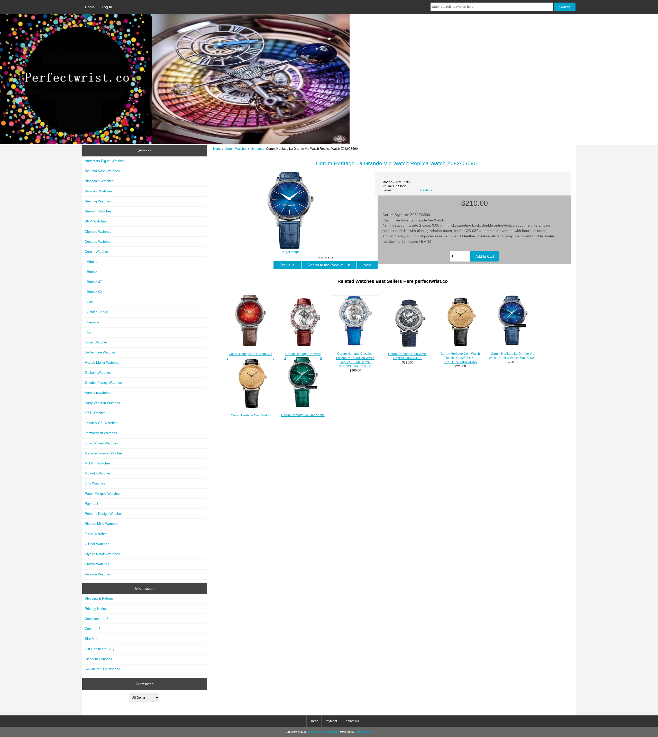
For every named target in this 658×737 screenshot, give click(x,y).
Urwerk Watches (97, 564)
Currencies (144, 684)
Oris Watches (95, 483)
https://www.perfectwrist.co (323, 731)
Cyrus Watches (96, 342)
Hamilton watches (98, 393)
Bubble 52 (93, 292)
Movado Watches (98, 473)
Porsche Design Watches (104, 514)
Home (90, 7)
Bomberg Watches (98, 191)
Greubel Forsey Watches (103, 383)
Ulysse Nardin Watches (102, 554)
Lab (88, 332)
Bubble (91, 272)
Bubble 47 (93, 282)
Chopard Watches (98, 232)
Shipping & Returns (99, 598)
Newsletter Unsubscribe (102, 669)
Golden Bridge (96, 312)
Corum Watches (236, 148)
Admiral (91, 262)
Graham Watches (98, 373)
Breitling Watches (98, 201)
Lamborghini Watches (101, 433)
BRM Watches (95, 221)
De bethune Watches (100, 352)
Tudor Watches (96, 534)
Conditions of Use (98, 619)
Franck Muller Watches (102, 363)
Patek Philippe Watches (103, 494)
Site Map (91, 639)
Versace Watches (98, 574)
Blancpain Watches (99, 181)
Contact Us (93, 629)
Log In (107, 7)
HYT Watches (95, 413)
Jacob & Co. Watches (101, 423)
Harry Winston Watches (102, 403)
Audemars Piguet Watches (105, 161)
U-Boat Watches (97, 544)
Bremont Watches (98, 211)
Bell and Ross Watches (102, 171)
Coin (89, 302)
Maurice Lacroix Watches (104, 453)
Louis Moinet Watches (101, 443)
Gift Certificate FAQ (99, 649)
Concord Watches (98, 242)
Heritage (257, 148)
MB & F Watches (98, 463)
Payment (91, 504)
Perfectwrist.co (363, 731)
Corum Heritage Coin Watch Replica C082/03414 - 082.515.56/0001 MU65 (460, 357)
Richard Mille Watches (101, 524)
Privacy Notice (96, 609)
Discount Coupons (98, 659)
